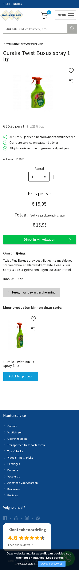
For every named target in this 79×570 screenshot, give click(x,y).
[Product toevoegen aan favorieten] (71, 70)
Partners (12, 470)
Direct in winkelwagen (39, 239)
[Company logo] (11, 15)
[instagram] (27, 518)
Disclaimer (13, 489)
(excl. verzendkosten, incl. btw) (40, 215)
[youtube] (16, 518)
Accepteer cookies (51, 563)
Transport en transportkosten (26, 445)
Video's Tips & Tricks (20, 457)
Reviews (12, 495)
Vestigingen (14, 432)
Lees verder (54, 557)
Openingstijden (17, 439)
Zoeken (72, 28)
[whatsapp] (38, 518)
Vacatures (13, 476)
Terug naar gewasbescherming (34, 292)
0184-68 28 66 (14, 4)
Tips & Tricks (15, 451)
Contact (12, 426)
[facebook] (5, 518)
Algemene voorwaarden (22, 483)
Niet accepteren (26, 563)
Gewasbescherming (32, 44)
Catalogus (13, 464)
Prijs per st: (39, 193)
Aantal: (39, 169)
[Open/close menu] (65, 15)
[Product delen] (71, 80)
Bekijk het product (20, 376)
